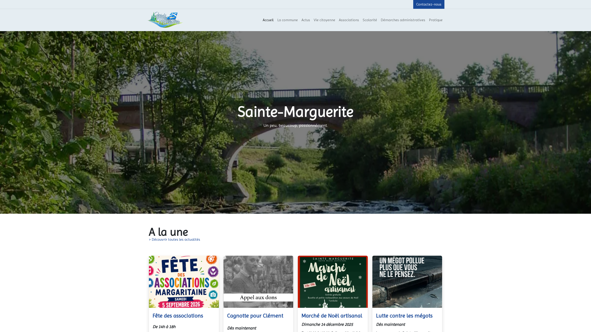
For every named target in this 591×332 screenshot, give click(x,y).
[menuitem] (268, 20)
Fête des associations (178, 315)
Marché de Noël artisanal (332, 315)
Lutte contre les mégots (404, 315)
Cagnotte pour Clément (255, 315)
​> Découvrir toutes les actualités (174, 239)
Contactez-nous (428, 4)
